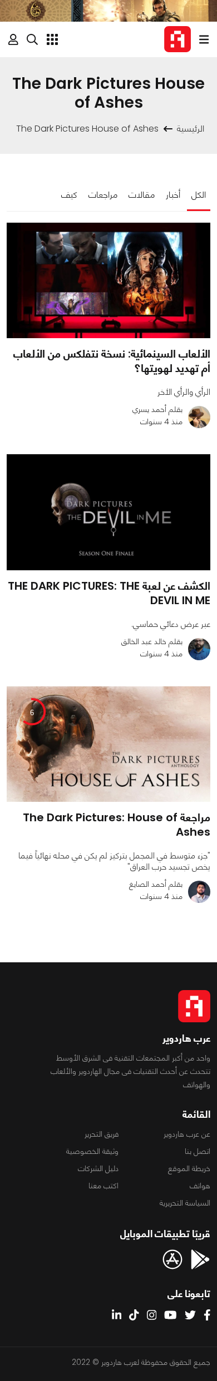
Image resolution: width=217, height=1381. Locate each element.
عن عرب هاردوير (187, 1133)
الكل (198, 194)
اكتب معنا (103, 1185)
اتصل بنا (197, 1151)
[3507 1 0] (108, 281)
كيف (69, 194)
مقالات (142, 194)
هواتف (200, 1185)
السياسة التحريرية (185, 1202)
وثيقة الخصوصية (92, 1151)
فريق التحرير (102, 1133)
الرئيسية (190, 128)
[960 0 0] (108, 512)
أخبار (173, 194)
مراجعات (102, 194)
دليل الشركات (98, 1168)
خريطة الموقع (189, 1168)
